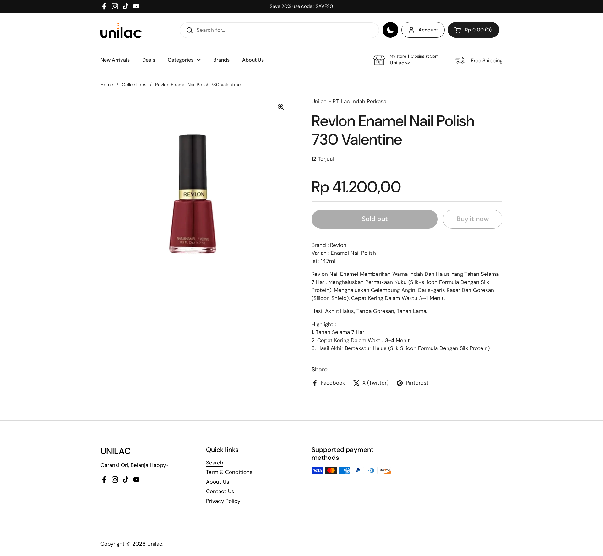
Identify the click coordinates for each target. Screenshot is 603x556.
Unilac (154, 543)
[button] (473, 30)
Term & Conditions (229, 472)
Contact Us (220, 491)
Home (106, 84)
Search (214, 462)
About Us (217, 481)
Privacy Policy (223, 501)
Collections (134, 84)
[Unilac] (121, 30)
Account (428, 29)
